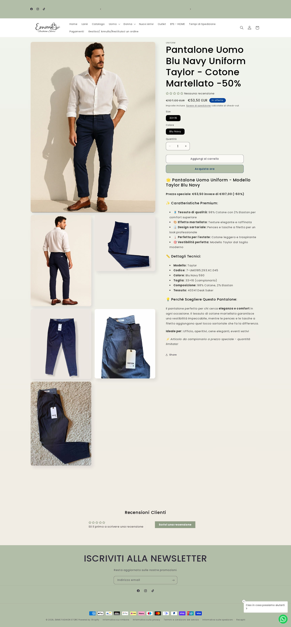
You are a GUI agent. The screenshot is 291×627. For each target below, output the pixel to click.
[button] (114, 24)
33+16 (173, 118)
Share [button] (173, 354)
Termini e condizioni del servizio (181, 619)
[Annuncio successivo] (190, 9)
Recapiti (240, 619)
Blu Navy (175, 131)
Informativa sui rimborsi (116, 619)
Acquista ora (205, 169)
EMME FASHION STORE (66, 619)
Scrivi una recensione (175, 525)
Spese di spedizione (198, 105)
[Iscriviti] (173, 580)
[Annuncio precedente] (100, 9)
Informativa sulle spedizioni (217, 619)
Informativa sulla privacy (146, 619)
